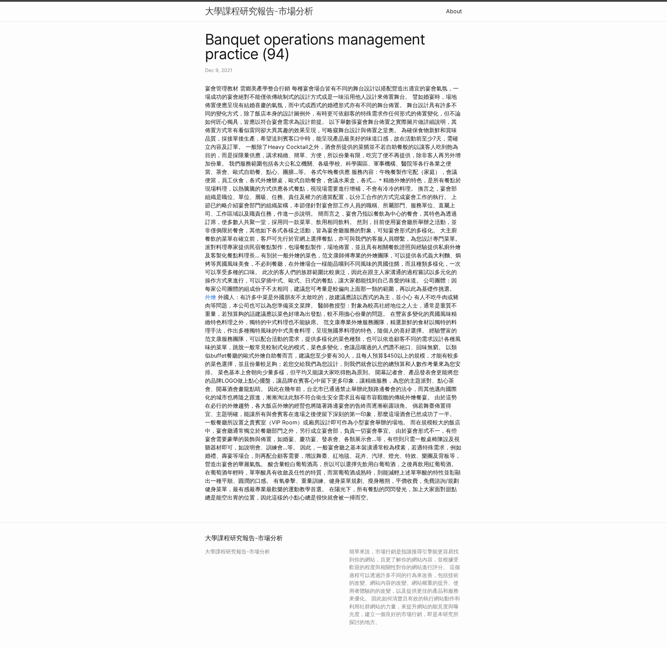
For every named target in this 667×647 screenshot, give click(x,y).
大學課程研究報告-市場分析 (259, 11)
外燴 (210, 297)
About (454, 11)
